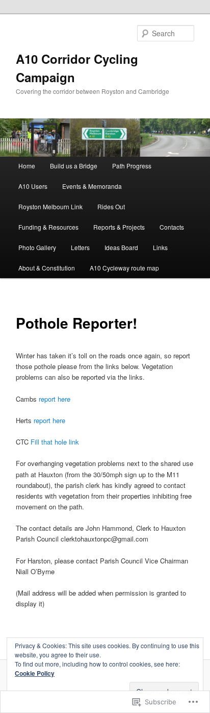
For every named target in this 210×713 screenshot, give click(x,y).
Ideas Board (121, 247)
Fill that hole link (55, 442)
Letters (80, 247)
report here (54, 399)
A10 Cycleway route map (124, 267)
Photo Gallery (37, 247)
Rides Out (111, 206)
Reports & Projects (119, 227)
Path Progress (131, 165)
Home (26, 165)
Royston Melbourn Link (50, 206)
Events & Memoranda (92, 186)
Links (160, 247)
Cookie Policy (35, 673)
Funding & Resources (48, 227)
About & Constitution (46, 267)
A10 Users (32, 186)
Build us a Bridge (73, 165)
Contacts (172, 227)
